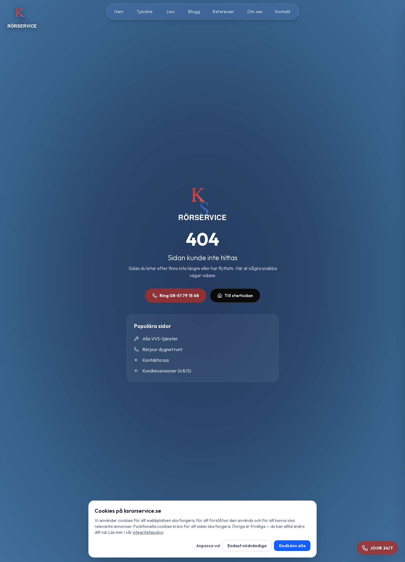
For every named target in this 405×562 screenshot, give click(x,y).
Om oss (254, 11)
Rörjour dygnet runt (162, 349)
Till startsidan (238, 295)
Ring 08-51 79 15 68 (179, 295)
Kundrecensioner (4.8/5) (166, 371)
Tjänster (145, 11)
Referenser (223, 11)
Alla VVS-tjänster (160, 339)
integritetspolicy (148, 532)
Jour (170, 11)
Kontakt (282, 11)
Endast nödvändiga (247, 545)
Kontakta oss (155, 360)
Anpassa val (208, 545)
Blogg (194, 11)
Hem (118, 11)
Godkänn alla (292, 545)
